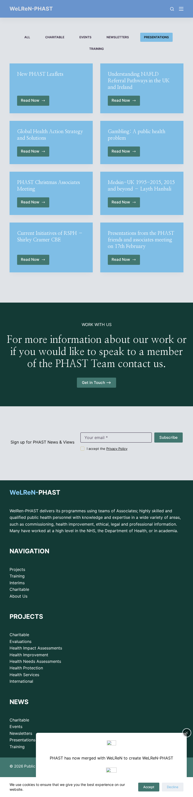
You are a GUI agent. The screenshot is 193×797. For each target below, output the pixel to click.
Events (85, 37)
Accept (148, 787)
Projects (17, 569)
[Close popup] (186, 732)
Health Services (24, 674)
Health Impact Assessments (36, 647)
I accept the (107, 449)
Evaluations (20, 641)
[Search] (172, 9)
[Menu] (181, 9)
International (21, 681)
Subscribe (168, 437)
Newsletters (118, 37)
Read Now (34, 101)
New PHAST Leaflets (40, 74)
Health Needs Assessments (35, 661)
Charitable (54, 37)
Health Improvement (29, 654)
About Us (18, 596)
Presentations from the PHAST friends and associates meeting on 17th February (141, 240)
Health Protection (26, 667)
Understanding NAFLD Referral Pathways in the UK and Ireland (139, 81)
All (27, 37)
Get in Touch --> (96, 382)
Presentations (156, 37)
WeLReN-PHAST (31, 9)
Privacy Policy (116, 449)
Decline (172, 787)
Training (96, 49)
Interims (17, 582)
